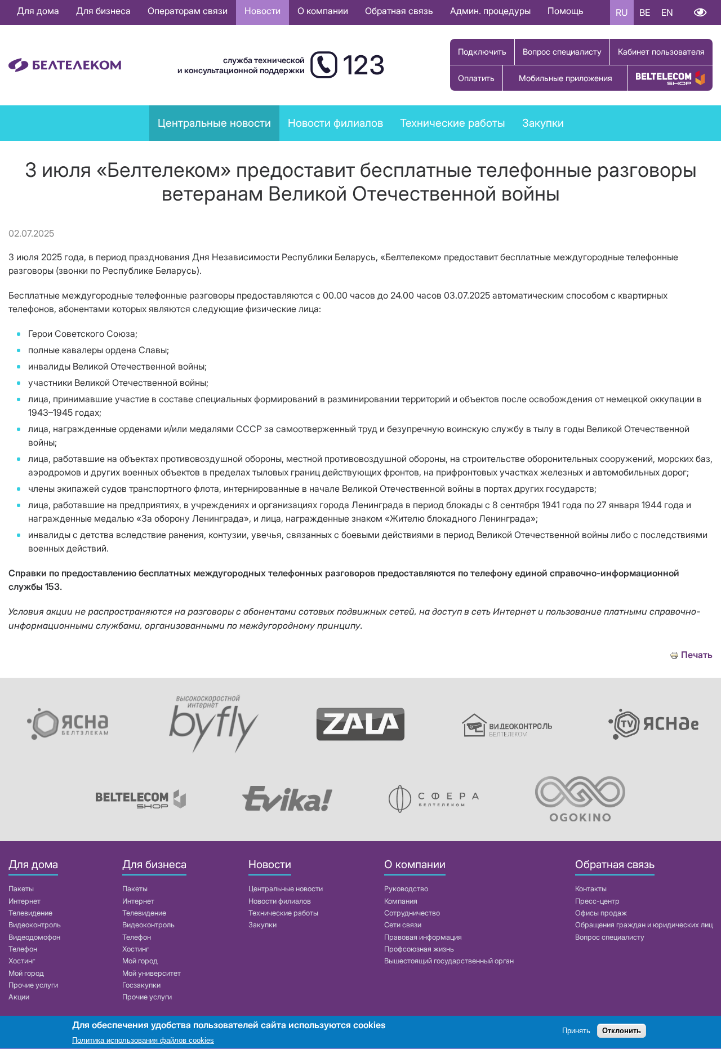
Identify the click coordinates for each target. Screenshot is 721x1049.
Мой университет (151, 973)
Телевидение (30, 913)
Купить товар (670, 78)
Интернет (24, 901)
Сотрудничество (412, 913)
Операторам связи (188, 10)
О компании (322, 10)
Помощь (566, 10)
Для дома (38, 10)
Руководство (406, 888)
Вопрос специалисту (562, 51)
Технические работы (452, 123)
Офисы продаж (601, 913)
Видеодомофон (34, 937)
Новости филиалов (279, 901)
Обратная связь (399, 10)
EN (667, 12)
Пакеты (21, 888)
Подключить (482, 51)
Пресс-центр (597, 901)
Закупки (543, 123)
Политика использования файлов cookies (143, 1040)
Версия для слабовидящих (700, 12)
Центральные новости (214, 123)
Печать (697, 655)
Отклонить (621, 1030)
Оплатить (476, 78)
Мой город (26, 973)
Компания (400, 901)
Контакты (591, 888)
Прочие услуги (33, 985)
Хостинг (21, 961)
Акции (18, 997)
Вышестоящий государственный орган (449, 961)
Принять (576, 1030)
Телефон (22, 949)
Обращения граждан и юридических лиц (644, 925)
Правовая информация (423, 937)
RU (622, 12)
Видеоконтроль (34, 925)
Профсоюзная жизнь (419, 949)
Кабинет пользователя (661, 51)
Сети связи (402, 925)
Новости (262, 10)
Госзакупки (141, 985)
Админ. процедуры (490, 10)
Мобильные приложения (565, 78)
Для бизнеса (103, 10)
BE (644, 12)
